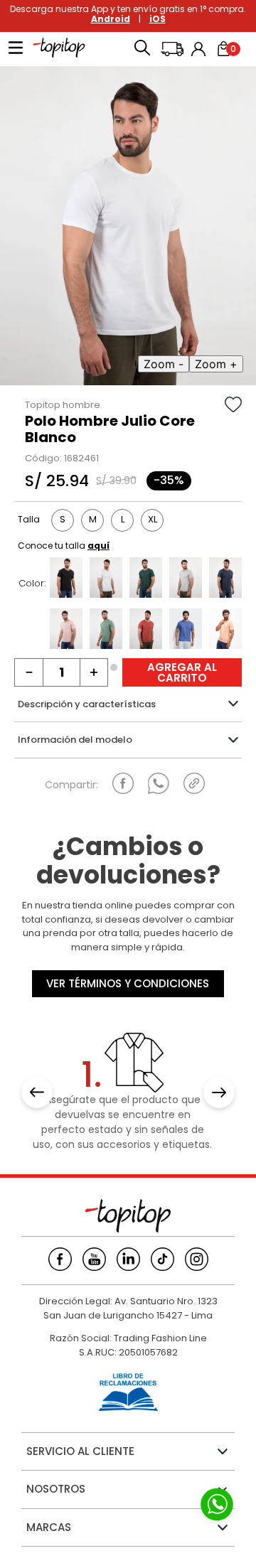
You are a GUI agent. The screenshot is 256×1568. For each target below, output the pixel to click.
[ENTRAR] (200, 49)
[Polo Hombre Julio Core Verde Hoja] (106, 630)
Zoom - (163, 364)
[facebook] (123, 783)
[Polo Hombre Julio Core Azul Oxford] (225, 579)
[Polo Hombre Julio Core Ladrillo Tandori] (145, 630)
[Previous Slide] (37, 1092)
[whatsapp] (158, 783)
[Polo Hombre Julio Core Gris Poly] (185, 579)
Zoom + (216, 364)
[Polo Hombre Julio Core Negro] (66, 579)
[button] (142, 49)
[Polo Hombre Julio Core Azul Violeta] (185, 630)
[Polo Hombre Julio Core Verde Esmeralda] (145, 579)
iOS (157, 19)
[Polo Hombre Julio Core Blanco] (106, 579)
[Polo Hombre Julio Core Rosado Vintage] (66, 630)
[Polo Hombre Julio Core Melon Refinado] (225, 630)
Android (110, 19)
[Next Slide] (219, 1092)
